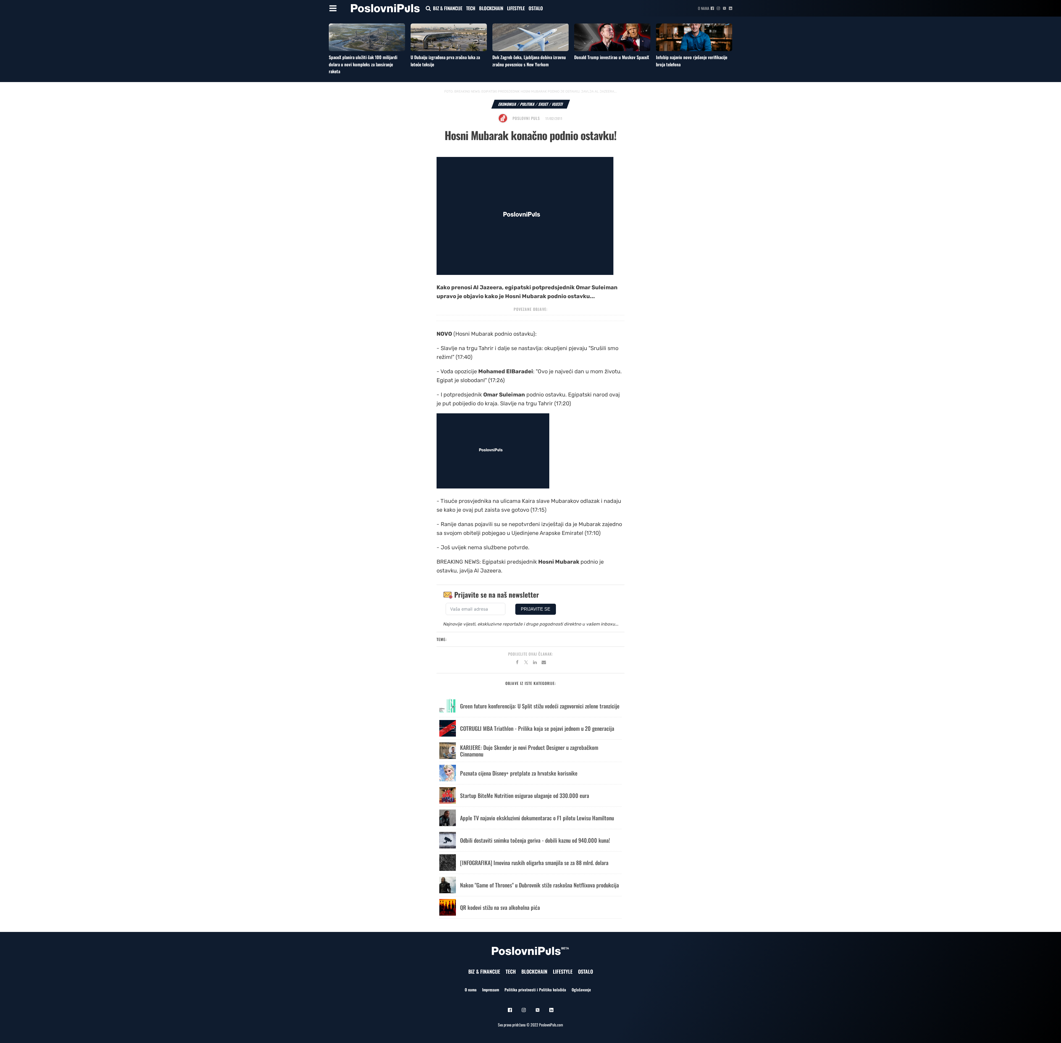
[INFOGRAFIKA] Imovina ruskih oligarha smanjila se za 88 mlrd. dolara (534, 862)
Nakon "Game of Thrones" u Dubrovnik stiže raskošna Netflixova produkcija (539, 885)
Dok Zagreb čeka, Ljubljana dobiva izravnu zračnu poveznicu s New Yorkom (529, 61)
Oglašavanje (581, 989)
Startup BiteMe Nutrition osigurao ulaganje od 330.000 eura (524, 795)
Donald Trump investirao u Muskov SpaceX (611, 57)
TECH (470, 8)
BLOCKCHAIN (491, 8)
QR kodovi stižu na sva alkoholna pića (500, 907)
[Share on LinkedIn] (534, 663)
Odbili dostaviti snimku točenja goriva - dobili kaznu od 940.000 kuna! (535, 840)
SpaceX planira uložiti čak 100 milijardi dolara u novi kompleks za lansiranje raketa (363, 64)
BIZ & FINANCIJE (447, 8)
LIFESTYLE (516, 8)
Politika (527, 104)
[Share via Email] (543, 663)
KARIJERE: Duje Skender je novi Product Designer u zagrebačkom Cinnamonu (529, 750)
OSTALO (536, 8)
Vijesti (557, 104)
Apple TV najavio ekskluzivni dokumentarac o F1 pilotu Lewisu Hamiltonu (537, 818)
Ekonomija (507, 104)
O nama (703, 8)
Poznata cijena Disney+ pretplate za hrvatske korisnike (518, 773)
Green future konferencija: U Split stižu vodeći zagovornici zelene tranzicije (539, 706)
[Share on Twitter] (526, 663)
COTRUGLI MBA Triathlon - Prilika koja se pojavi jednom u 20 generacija (537, 728)
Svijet (543, 104)
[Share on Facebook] (517, 663)
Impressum (490, 989)
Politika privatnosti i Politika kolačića (535, 989)
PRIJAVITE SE (535, 609)
